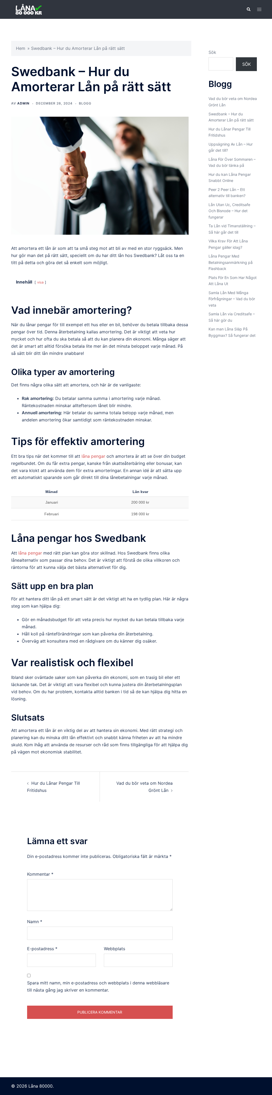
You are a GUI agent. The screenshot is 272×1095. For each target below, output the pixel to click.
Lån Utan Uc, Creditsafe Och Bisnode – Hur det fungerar (229, 210)
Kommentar (40, 874)
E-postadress (42, 948)
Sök (212, 52)
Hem (20, 48)
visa (40, 282)
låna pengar (93, 456)
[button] (248, 9)
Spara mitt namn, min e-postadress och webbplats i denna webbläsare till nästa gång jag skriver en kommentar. (98, 986)
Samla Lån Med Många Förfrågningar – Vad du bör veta (232, 298)
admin (23, 103)
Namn (34, 921)
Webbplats (114, 948)
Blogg (85, 103)
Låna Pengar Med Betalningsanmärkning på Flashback (231, 262)
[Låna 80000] (32, 9)
